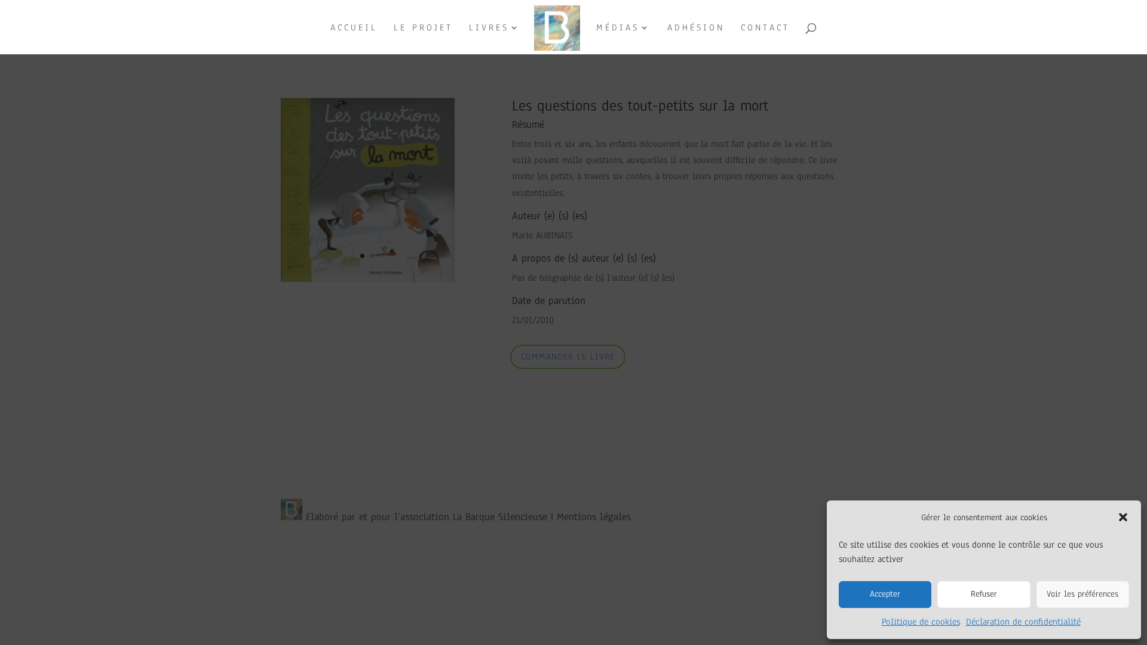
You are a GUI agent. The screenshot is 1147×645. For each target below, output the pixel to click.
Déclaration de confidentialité (1023, 622)
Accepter (885, 594)
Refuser (984, 594)
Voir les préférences (1082, 594)
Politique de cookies (921, 622)
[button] (1123, 517)
